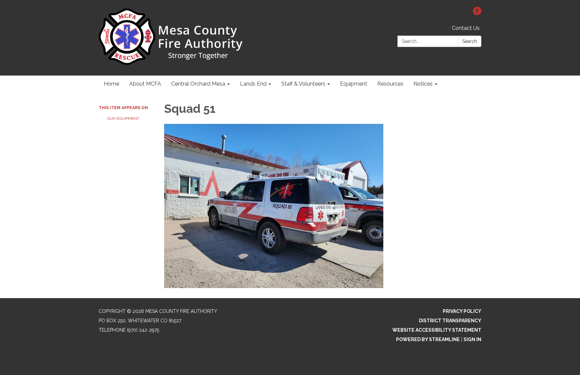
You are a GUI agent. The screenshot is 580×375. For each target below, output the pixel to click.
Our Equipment (123, 118)
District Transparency (450, 320)
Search (469, 41)
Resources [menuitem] (390, 84)
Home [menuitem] (111, 84)
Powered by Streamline (428, 339)
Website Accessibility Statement (436, 330)
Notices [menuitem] (423, 84)
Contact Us (466, 28)
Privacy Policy (462, 311)
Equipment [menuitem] (353, 84)
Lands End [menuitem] (253, 84)
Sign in (472, 339)
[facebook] (477, 13)
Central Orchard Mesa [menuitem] (198, 84)
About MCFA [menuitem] (145, 84)
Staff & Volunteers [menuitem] (303, 84)
